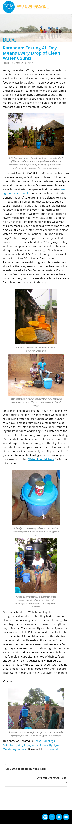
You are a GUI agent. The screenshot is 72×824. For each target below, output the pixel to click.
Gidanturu (9, 745)
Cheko (37, 741)
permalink (52, 749)
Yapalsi (22, 749)
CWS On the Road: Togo (52, 780)
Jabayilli (21, 745)
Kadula (43, 745)
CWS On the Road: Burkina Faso (25, 766)
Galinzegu (49, 741)
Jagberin (33, 745)
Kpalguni (54, 745)
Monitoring (9, 749)
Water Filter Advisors (41, 459)
